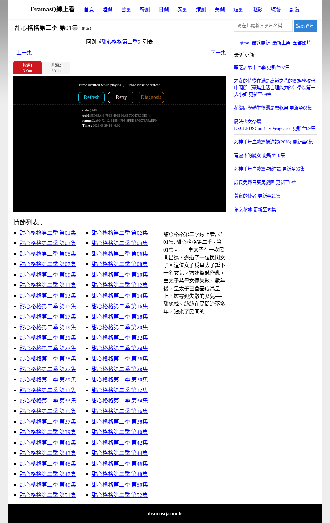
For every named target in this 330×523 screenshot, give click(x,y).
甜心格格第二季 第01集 (48, 233)
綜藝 (276, 9)
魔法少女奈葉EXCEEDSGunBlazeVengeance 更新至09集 (274, 125)
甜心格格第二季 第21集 (48, 338)
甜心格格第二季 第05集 (48, 254)
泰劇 (182, 9)
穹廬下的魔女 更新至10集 (259, 155)
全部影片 (302, 42)
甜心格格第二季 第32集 (120, 390)
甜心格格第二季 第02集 (120, 233)
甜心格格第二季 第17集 (48, 317)
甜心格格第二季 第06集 (120, 254)
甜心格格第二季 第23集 (48, 348)
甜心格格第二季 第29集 (48, 380)
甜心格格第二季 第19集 (48, 327)
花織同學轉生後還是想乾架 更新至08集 (273, 108)
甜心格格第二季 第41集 (48, 443)
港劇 (201, 9)
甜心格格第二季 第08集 (120, 264)
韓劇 (145, 9)
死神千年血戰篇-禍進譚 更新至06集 (269, 169)
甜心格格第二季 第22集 (120, 338)
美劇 (220, 9)
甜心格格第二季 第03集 (48, 243)
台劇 (126, 9)
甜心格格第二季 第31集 (48, 390)
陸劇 (107, 9)
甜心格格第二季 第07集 (48, 264)
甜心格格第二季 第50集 (120, 485)
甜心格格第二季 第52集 (120, 495)
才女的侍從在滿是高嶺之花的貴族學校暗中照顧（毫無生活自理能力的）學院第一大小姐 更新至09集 (274, 87)
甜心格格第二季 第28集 (120, 369)
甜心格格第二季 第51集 (48, 495)
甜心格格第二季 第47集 (48, 474)
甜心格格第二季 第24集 (120, 348)
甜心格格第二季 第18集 (120, 317)
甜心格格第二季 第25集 (48, 359)
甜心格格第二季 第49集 (48, 485)
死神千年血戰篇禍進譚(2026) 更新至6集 (273, 141)
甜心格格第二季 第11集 (48, 285)
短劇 (238, 9)
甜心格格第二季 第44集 (120, 453)
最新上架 (281, 42)
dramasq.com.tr (165, 513)
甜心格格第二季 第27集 (48, 369)
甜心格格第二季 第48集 (120, 474)
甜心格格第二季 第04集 (120, 243)
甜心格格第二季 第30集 (120, 380)
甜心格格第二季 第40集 (120, 432)
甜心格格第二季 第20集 (120, 327)
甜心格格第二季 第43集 (48, 453)
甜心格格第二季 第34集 (120, 401)
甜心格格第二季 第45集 (48, 464)
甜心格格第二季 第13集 (48, 296)
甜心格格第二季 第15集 (48, 306)
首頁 (89, 9)
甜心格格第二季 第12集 (120, 285)
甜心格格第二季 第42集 (120, 443)
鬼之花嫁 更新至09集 (255, 209)
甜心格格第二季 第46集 (120, 464)
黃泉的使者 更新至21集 (257, 196)
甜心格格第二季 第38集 (120, 422)
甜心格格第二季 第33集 (48, 401)
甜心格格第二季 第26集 (120, 359)
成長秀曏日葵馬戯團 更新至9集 (265, 182)
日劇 (164, 9)
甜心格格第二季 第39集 (48, 432)
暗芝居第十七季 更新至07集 (261, 67)
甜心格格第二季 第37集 (48, 422)
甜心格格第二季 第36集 (120, 411)
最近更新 (261, 42)
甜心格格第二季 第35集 (48, 411)
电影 (257, 9)
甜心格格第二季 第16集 (120, 306)
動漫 (294, 9)
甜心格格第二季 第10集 (120, 275)
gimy (244, 42)
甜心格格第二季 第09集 (48, 275)
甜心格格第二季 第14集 (120, 296)
